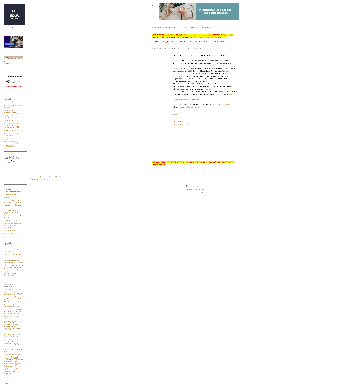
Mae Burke (201, 189)
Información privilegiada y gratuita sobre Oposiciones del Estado (12, 105)
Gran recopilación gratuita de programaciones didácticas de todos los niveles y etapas (13, 267)
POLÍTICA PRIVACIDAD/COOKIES (46, 176)
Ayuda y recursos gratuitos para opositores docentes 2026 (12, 256)
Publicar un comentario (181, 124)
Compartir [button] (155, 55)
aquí (189, 66)
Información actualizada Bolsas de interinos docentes (13, 261)
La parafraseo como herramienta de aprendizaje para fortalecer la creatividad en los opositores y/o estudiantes (13, 223)
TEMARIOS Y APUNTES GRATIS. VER (186, 99)
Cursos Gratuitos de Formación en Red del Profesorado (11, 249)
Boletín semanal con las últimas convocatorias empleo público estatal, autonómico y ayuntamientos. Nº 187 (11, 114)
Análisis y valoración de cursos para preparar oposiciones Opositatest (12, 195)
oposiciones (225, 104)
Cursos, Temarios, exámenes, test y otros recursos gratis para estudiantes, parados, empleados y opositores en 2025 (13, 204)
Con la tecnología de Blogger (197, 186)
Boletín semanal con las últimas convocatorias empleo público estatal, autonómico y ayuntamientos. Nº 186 (11, 123)
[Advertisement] (195, 143)
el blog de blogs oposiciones (189, 107)
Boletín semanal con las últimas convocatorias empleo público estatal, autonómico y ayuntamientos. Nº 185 (11, 133)
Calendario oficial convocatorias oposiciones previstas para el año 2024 (12, 231)
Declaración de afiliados (39, 179)
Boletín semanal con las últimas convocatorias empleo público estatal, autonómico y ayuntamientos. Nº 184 (11, 143)
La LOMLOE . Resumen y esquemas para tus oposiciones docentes (12, 273)
